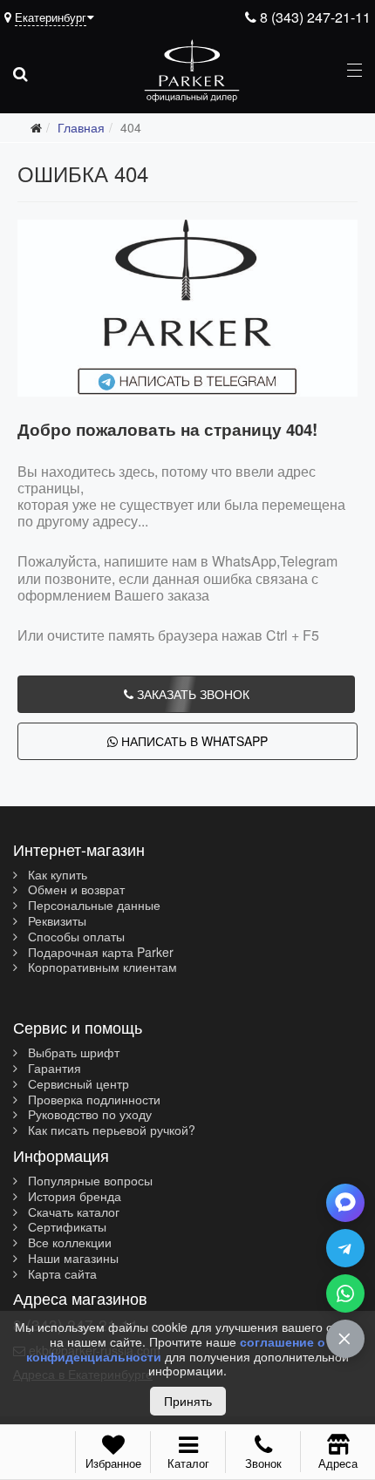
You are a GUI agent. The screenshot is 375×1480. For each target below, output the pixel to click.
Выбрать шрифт (71, 1053)
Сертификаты (65, 1227)
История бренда (72, 1197)
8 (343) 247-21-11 (313, 17)
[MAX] (345, 1203)
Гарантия (52, 1068)
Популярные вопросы (88, 1181)
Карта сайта (60, 1274)
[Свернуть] (345, 1339)
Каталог (188, 1463)
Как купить (55, 875)
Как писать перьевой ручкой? (109, 1130)
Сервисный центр (76, 1084)
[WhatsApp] (345, 1293)
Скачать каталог (71, 1212)
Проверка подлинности (92, 1100)
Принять (188, 1400)
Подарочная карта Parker (99, 953)
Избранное (113, 1463)
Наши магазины (71, 1258)
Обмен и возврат (74, 890)
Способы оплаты (74, 937)
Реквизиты (55, 921)
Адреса (338, 1462)
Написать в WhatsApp (193, 741)
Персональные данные (92, 905)
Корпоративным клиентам (100, 967)
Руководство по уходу (88, 1115)
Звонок (263, 1463)
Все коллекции (68, 1243)
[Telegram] (345, 1248)
